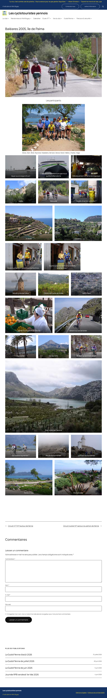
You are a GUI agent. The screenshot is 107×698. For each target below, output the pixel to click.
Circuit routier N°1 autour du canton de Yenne (81, 526)
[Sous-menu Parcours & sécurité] (91, 18)
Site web (8, 604)
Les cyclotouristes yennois (28, 13)
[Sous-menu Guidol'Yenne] (74, 18)
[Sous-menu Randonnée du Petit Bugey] (30, 18)
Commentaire (10, 559)
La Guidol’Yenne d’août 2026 (18, 654)
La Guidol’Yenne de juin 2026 (18, 668)
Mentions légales (81, 693)
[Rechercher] (102, 6)
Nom (7, 585)
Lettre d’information (90, 6)
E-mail (7, 595)
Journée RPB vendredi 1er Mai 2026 (22, 674)
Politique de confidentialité (96, 693)
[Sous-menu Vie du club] (61, 18)
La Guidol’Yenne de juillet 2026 (19, 661)
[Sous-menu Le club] (8, 18)
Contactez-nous (70, 6)
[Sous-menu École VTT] (50, 18)
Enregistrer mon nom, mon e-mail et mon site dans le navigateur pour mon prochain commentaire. (39, 614)
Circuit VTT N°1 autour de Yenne (20, 526)
